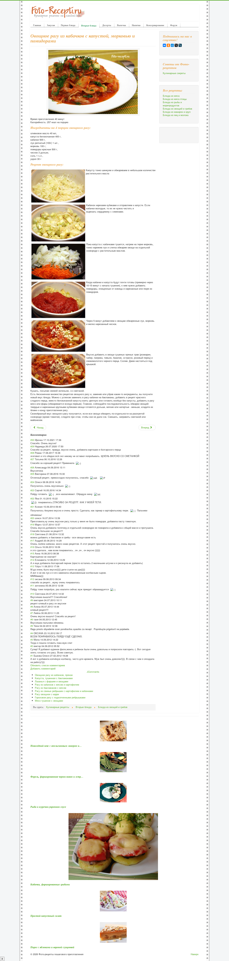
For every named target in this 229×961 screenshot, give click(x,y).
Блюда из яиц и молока (175, 115)
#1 (31, 655)
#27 (32, 459)
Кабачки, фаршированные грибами (50, 884)
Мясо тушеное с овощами (49, 700)
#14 (32, 560)
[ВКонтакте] (164, 45)
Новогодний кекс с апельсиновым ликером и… (56, 746)
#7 (31, 613)
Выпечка (121, 25)
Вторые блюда (88, 25)
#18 (32, 534)
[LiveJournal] (180, 45)
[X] (176, 45)
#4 (31, 633)
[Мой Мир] (172, 45)
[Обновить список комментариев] (47, 435)
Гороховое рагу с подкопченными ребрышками (60, 697)
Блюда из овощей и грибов (177, 108)
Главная (37, 25)
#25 (32, 474)
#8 (31, 606)
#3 (31, 639)
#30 (32, 440)
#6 (31, 619)
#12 (32, 579)
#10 (32, 593)
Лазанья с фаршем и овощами (51, 681)
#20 (32, 518)
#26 (32, 467)
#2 (31, 646)
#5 (31, 626)
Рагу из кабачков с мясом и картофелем (57, 684)
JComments (93, 671)
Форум (173, 25)
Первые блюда (68, 25)
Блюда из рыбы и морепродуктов (172, 104)
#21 (32, 506)
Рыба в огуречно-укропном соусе (48, 807)
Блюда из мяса (171, 95)
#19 (32, 524)
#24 (32, 482)
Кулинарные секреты (174, 73)
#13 (32, 566)
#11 (32, 585)
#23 (32, 490)
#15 (32, 553)
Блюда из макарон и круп (177, 111)
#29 (32, 446)
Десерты (106, 25)
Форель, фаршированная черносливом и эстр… (56, 776)
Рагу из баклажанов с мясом (50, 687)
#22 (32, 498)
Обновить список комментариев (47, 665)
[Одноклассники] (168, 45)
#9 (31, 600)
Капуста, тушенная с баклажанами (54, 678)
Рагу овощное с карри (47, 694)
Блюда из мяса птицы (175, 99)
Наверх (195, 954)
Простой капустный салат (46, 916)
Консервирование (155, 25)
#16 (32, 547)
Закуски (51, 25)
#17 (32, 540)
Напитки (136, 25)
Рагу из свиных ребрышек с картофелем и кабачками (64, 691)
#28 (32, 452)
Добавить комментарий (42, 668)
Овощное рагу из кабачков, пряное (54, 675)
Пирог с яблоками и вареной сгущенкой (52, 947)
